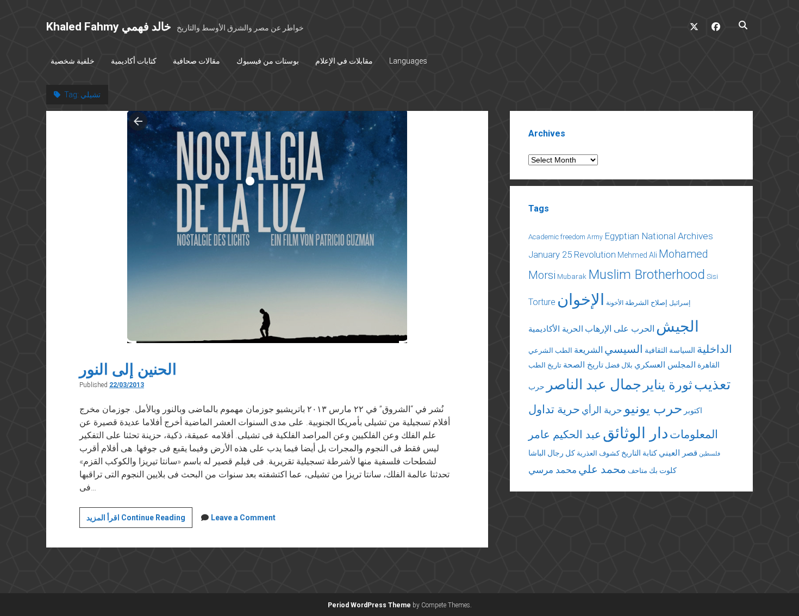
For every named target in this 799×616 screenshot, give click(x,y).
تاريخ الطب (544, 365)
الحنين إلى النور (128, 369)
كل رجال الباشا (551, 453)
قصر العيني (678, 453)
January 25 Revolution (572, 254)
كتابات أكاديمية (134, 61)
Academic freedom (556, 237)
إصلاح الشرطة (646, 302)
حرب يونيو (653, 408)
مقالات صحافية (196, 61)
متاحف (637, 470)
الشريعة (588, 350)
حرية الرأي (602, 410)
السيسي (623, 349)
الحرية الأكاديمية (555, 329)
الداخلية (714, 349)
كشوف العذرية (598, 453)
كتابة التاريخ (639, 453)
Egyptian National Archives (658, 236)
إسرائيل (679, 303)
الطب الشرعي (550, 350)
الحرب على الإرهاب (619, 328)
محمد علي (602, 469)
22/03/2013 (126, 385)
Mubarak (571, 276)
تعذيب (712, 384)
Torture (541, 302)
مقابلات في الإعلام (344, 61)
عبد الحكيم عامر (564, 434)
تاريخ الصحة (583, 365)
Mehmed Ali (637, 255)
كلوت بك (663, 470)
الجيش (677, 326)
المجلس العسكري (665, 365)
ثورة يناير (667, 385)
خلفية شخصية (73, 61)
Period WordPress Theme (369, 605)
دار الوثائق (635, 433)
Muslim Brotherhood (646, 274)
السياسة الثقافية (670, 350)
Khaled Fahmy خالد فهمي (108, 26)
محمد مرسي (552, 469)
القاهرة (708, 364)
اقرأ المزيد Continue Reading (139, 520)
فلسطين (709, 453)
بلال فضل (619, 365)
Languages (408, 61)
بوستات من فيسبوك (267, 61)
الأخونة (614, 303)
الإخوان (580, 299)
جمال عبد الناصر (593, 384)
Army (595, 237)
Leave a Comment (243, 517)
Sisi (712, 276)
